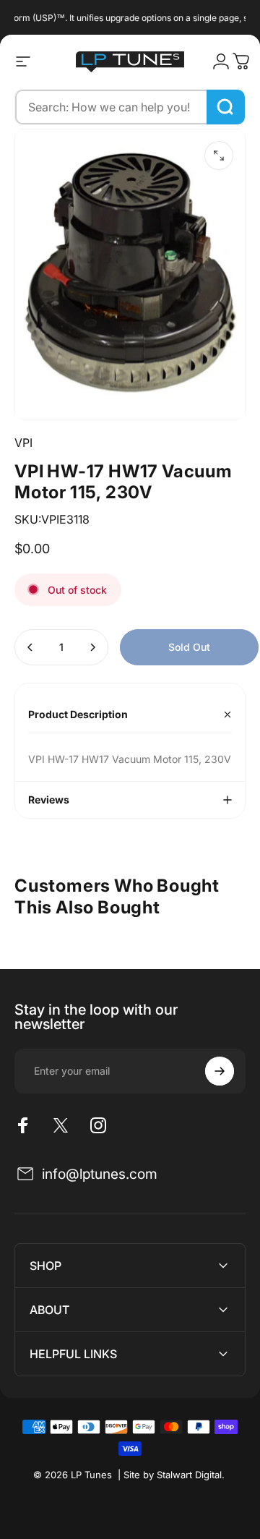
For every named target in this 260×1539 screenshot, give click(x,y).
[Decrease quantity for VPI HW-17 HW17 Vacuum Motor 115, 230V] (30, 647)
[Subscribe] (219, 1071)
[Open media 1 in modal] (218, 155)
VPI (23, 442)
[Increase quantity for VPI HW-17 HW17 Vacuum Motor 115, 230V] (92, 647)
